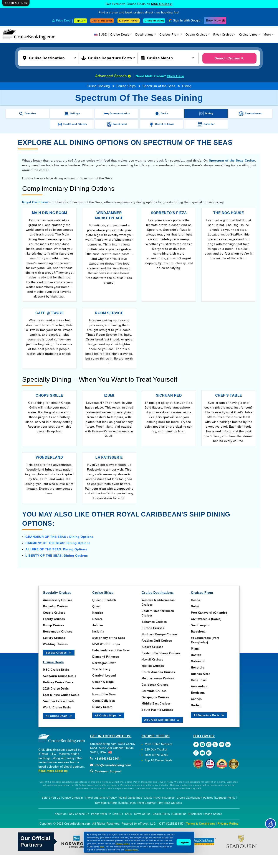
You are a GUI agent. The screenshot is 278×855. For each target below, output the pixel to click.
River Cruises (223, 34)
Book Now (213, 20)
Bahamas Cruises (154, 621)
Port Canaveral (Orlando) (209, 612)
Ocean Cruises (196, 34)
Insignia (98, 631)
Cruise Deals (119, 34)
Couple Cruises (54, 612)
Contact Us (179, 814)
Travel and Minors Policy (101, 797)
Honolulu (197, 667)
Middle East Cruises (156, 703)
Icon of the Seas (104, 694)
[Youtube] (202, 744)
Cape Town (199, 680)
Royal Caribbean (35, 202)
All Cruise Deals (57, 716)
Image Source (213, 814)
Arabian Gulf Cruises (157, 640)
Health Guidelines (130, 797)
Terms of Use (142, 814)
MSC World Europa (106, 644)
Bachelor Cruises (55, 606)
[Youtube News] (202, 753)
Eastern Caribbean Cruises (161, 653)
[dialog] (16, 3)
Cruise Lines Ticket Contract (137, 802)
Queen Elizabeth (104, 600)
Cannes (196, 699)
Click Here (175, 76)
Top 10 (79, 20)
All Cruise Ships (106, 715)
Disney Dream (102, 707)
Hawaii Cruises (152, 659)
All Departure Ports (207, 715)
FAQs (128, 814)
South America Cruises (158, 672)
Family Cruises (54, 619)
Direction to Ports (106, 802)
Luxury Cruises (54, 637)
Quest (96, 606)
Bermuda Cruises (154, 691)
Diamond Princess (105, 656)
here (102, 847)
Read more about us (53, 770)
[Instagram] (209, 744)
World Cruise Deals (57, 707)
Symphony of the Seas (108, 637)
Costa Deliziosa (103, 700)
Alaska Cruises (152, 647)
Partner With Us (101, 814)
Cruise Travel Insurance (159, 797)
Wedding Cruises (55, 644)
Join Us (118, 814)
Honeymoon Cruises (57, 631)
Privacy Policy (228, 823)
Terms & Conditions (200, 823)
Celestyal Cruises (162, 4)
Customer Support (107, 771)
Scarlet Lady (101, 669)
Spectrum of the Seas (158, 86)
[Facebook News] (196, 753)
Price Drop (63, 20)
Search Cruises (227, 58)
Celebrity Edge (103, 681)
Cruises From (169, 34)
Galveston (198, 661)
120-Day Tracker (129, 20)
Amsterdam (199, 686)
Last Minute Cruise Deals (61, 694)
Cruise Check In (72, 797)
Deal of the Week (102, 20)
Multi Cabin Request (158, 744)
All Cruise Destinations (160, 719)
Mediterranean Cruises (158, 678)
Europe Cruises (153, 628)
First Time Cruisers (170, 802)
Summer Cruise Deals (58, 701)
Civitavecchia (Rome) (206, 619)
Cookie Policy (161, 814)
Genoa (195, 600)
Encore (97, 619)
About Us (60, 814)
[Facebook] (196, 744)
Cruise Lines (248, 34)
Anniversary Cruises (57, 600)
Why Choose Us (79, 814)
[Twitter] (215, 744)
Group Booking (154, 20)
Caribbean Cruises (155, 684)
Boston (196, 655)
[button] (50, 58)
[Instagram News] (209, 753)
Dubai (195, 606)
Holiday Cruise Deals (58, 682)
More (267, 34)
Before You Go (51, 797)
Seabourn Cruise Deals (59, 676)
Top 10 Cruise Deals (158, 760)
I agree (184, 842)
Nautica (97, 612)
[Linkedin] (228, 744)
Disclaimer (195, 814)
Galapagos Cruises (155, 697)
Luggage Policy (225, 797)
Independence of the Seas (111, 650)
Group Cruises (53, 625)
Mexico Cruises (153, 665)
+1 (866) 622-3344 (106, 758)
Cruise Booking (98, 86)
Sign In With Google (186, 20)
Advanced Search (111, 75)
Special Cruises (57, 652)
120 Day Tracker (156, 749)
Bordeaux (198, 692)
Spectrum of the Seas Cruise (232, 160)
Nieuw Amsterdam (105, 688)
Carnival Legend (104, 675)
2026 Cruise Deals (56, 688)
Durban (196, 705)
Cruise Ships (126, 86)
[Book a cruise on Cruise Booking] (29, 34)
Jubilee (97, 625)
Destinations (144, 34)
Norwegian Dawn (104, 663)
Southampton (200, 625)
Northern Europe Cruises (160, 634)
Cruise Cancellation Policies (195, 797)
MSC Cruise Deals (56, 669)
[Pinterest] (221, 744)
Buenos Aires (200, 673)
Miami (195, 648)
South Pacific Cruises (157, 709)
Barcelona (198, 631)
